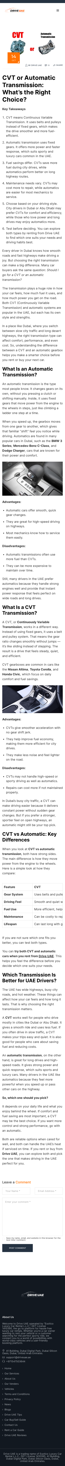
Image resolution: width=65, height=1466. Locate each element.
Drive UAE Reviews (15, 1435)
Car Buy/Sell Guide (15, 1419)
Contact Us (11, 1424)
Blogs (8, 1409)
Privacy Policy (13, 1399)
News (8, 1404)
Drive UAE (36, 65)
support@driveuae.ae (18, 1357)
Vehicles (9, 1388)
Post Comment (17, 1248)
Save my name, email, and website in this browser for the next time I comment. (33, 1239)
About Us (10, 1378)
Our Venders (12, 1383)
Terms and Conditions (17, 1394)
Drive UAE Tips (13, 1414)
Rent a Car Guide (14, 1430)
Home (8, 1368)
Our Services (12, 1373)
